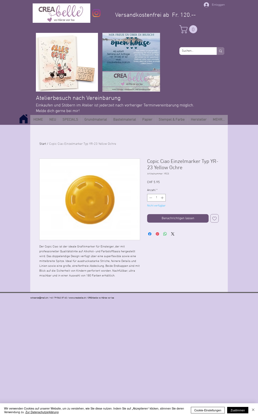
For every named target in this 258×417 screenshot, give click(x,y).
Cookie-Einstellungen (207, 410)
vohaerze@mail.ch (39, 298)
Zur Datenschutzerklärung (42, 412)
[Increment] (162, 197)
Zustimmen (238, 410)
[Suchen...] (220, 51)
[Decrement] (150, 197)
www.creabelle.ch (77, 298)
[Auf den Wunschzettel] (214, 218)
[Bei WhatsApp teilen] (165, 233)
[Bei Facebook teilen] (149, 233)
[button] (189, 29)
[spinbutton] (156, 197)
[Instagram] (96, 13)
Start (42, 144)
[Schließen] (253, 410)
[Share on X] (172, 233)
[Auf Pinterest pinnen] (157, 233)
